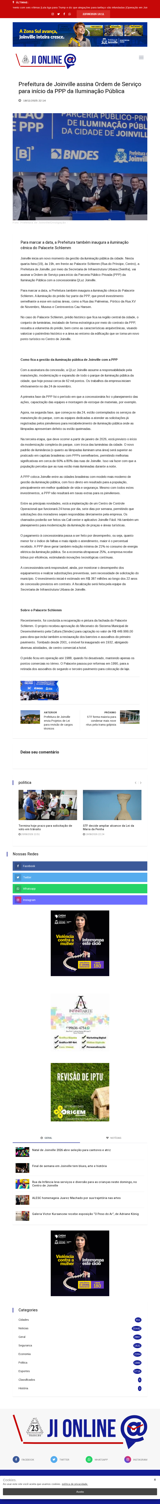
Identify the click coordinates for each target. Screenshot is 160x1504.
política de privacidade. (75, 1484)
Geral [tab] (48, 1119)
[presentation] (135, 782)
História (23, 1369)
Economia (25, 1335)
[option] (63, 7)
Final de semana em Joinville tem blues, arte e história (69, 1147)
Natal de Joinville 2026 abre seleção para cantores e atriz (71, 1131)
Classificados (27, 1361)
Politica (23, 1344)
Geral (22, 1318)
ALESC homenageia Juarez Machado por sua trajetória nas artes (76, 1179)
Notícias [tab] (115, 1119)
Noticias (23, 1309)
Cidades (24, 1301)
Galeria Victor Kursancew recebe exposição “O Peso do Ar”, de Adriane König (85, 1195)
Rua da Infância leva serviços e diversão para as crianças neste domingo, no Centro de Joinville (84, 1165)
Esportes (24, 1352)
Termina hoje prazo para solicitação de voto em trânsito (45, 827)
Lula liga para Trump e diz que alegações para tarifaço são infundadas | (63, 7)
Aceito (80, 1491)
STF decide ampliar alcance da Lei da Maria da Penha (108, 827)
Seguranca (25, 1326)
